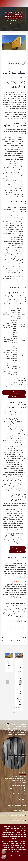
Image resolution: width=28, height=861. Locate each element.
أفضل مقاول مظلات (17, 14)
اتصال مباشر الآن (20, 782)
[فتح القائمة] (3, 3)
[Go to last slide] (20, 682)
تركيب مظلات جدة (8, 16)
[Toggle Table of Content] (22, 63)
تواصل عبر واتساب (19, 799)
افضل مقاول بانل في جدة (17, 16)
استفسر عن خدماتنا (17, 548)
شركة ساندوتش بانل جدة (7, 640)
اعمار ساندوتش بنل (9, 14)
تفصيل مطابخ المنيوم (18, 810)
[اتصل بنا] (3, 857)
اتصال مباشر (20, 797)
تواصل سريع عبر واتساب (18, 780)
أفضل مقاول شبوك (8, 12)
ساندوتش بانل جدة (18, 18)
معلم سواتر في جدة (10, 18)
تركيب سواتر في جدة (21, 640)
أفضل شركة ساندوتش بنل (18, 12)
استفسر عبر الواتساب (17, 397)
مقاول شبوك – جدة (9, 663)
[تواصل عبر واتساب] (3, 852)
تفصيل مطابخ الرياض (18, 818)
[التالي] (7, 682)
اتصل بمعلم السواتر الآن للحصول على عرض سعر (14, 392)
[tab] (15, 712)
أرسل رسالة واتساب (17, 552)
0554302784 (11, 621)
